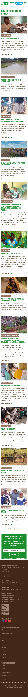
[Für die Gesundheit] (14, 415)
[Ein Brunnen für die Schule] (14, 371)
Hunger (3, 651)
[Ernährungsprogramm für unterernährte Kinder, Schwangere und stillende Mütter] (14, 190)
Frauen (3, 637)
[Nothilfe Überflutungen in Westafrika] (14, 66)
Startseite (7, 686)
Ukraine (3, 679)
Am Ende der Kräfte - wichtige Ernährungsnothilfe (12, 299)
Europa (3, 675)
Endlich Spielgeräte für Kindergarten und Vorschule (12, 120)
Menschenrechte (6, 633)
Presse (20, 686)
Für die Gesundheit (8, 429)
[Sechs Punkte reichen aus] (14, 24)
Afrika (3, 665)
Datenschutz (18, 687)
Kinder (3, 630)
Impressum (9, 687)
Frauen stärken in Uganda (11, 253)
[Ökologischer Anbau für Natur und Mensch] (14, 149)
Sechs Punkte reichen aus (10, 38)
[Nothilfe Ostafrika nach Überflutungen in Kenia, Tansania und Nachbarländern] (14, 324)
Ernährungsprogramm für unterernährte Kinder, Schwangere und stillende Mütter (11, 207)
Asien (3, 669)
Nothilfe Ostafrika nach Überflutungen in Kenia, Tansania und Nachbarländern (13, 340)
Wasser (3, 647)
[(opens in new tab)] (5, 609)
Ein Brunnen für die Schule (11, 385)
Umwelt (3, 654)
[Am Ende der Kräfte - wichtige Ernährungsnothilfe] (14, 285)
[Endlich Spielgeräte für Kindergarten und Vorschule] (14, 105)
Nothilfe (3, 658)
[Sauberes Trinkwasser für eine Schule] (14, 457)
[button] (25, 3)
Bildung (3, 640)
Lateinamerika (5, 672)
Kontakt (14, 686)
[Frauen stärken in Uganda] (14, 239)
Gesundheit (5, 644)
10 (19, 529)
